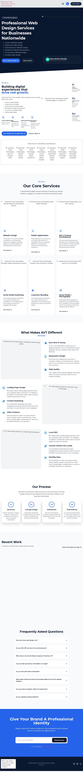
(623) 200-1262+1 (47, 746)
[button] (63, 3)
